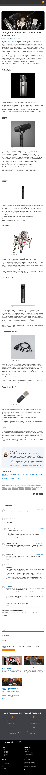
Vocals (34, 489)
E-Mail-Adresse (5, 635)
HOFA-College (16, 485)
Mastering (5, 487)
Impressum (26, 766)
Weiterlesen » (26, 674)
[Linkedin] (32, 762)
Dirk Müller (8, 586)
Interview (29, 485)
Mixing (9, 487)
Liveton (39, 485)
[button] (43, 2)
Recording (18, 38)
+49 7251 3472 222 (12, 723)
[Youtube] (27, 762)
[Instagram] (29, 762)
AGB (29, 766)
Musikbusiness (15, 487)
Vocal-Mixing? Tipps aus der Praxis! (33, 667)
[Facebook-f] (25, 762)
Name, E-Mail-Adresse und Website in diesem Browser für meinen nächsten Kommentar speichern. (20, 647)
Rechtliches (38, 487)
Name (3, 630)
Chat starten (33, 4)
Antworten (7, 513)
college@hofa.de (25, 4)
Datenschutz (33, 766)
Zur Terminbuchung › (34, 733)
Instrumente (23, 485)
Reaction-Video (32, 487)
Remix (10, 489)
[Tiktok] (34, 762)
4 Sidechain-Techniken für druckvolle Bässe (11, 478)
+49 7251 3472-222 (15, 4)
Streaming (21, 489)
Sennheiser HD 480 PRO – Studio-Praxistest (32, 474)
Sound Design (15, 489)
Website (4, 640)
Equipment (13, 38)
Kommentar (5, 615)
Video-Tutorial (28, 489)
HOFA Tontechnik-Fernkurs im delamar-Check (9, 667)
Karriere (34, 485)
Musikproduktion (23, 487)
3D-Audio (4, 485)
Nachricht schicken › (12, 733)
